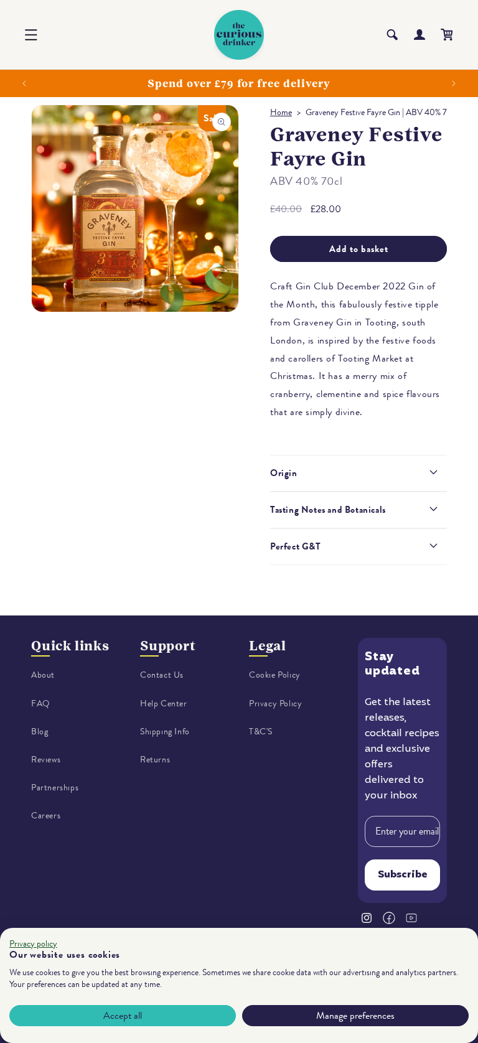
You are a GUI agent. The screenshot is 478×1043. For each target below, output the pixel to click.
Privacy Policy (275, 703)
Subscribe (403, 875)
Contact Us (162, 674)
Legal (267, 645)
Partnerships (54, 787)
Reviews (45, 759)
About (43, 674)
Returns (155, 759)
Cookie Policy (275, 674)
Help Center (163, 703)
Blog (39, 731)
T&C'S (261, 731)
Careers (45, 815)
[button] (31, 35)
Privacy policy (33, 943)
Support (168, 645)
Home (281, 112)
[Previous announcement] (24, 83)
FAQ (40, 703)
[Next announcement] (453, 83)
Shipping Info (165, 731)
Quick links (70, 645)
